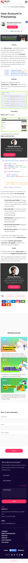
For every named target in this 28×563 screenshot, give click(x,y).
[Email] (23, 301)
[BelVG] (5, 2)
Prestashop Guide (20, 296)
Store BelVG (5, 542)
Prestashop (9, 296)
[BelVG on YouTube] (22, 555)
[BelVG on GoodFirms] (13, 550)
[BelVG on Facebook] (14, 555)
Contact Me (12, 27)
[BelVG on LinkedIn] (12, 555)
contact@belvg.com (10, 523)
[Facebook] (4, 301)
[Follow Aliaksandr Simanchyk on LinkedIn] (27, 22)
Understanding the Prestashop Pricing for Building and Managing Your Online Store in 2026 (13, 397)
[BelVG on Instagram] (19, 555)
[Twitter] (8, 301)
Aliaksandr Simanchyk (14, 23)
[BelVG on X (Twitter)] (17, 555)
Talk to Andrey (9, 155)
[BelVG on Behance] (21, 550)
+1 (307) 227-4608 (10, 516)
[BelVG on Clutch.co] (6, 550)
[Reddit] (8, 304)
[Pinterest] (4, 304)
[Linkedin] (13, 301)
